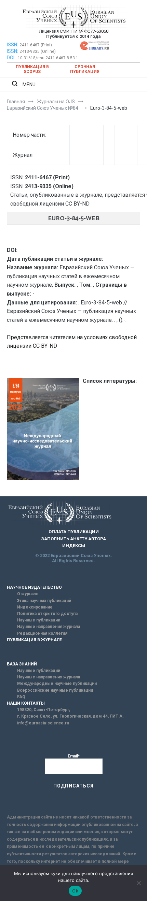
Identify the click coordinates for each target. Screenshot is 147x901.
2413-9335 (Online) (37, 51)
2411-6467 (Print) (35, 45)
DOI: (11, 57)
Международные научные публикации (57, 683)
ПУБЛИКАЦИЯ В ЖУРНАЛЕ (34, 639)
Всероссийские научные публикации (55, 690)
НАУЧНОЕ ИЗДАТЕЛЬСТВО (34, 587)
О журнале (28, 593)
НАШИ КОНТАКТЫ (26, 703)
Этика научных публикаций (44, 600)
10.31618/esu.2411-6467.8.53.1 (48, 58)
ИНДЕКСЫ (73, 545)
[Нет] (138, 883)
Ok (75, 891)
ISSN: (12, 44)
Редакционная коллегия (42, 633)
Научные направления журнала (48, 626)
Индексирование (35, 607)
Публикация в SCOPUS (32, 69)
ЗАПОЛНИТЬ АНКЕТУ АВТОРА (73, 538)
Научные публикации (38, 620)
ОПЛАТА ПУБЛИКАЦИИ (74, 531)
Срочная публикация (84, 69)
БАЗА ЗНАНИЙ (22, 664)
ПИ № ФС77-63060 (89, 31)
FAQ (21, 696)
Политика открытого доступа (47, 613)
